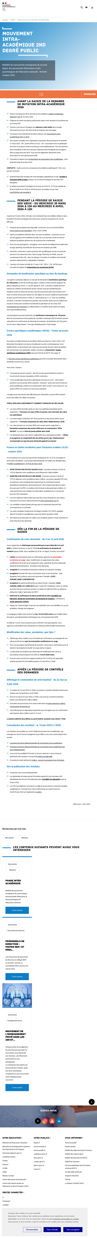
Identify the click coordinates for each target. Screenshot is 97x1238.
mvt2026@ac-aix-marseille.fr (20, 192)
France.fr (37, 1169)
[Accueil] (8, 6)
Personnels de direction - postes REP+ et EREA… (14, 945)
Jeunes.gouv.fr (39, 1161)
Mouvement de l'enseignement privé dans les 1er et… (15, 1035)
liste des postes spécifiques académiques (24, 359)
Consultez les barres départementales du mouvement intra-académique (36, 743)
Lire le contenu (17, 910)
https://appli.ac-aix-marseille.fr (21, 230)
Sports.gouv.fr (39, 1165)
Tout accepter (72, 1229)
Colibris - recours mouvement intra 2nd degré (47, 760)
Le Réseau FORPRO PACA (74, 1183)
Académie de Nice (8, 1157)
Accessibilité (86, 7)
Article (12, 20)
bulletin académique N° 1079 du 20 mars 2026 (25, 463)
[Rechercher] (82, 7)
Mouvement (9, 838)
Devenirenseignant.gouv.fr (12, 1153)
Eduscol (5, 1164)
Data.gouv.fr (38, 1158)
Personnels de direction (15, 930)
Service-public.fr (39, 1150)
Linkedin (5, 1205)
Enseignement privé (14, 1020)
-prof (17, 237)
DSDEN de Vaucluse (72, 1161)
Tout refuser (52, 1229)
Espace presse (70, 1146)
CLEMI (4, 1168)
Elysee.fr (37, 1143)
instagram (45, 1121)
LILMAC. (39, 792)
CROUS (67, 1179)
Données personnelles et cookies (66, 1219)
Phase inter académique (13, 882)
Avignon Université (72, 1176)
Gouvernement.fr (40, 1146)
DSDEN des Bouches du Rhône (76, 1158)
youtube (52, 1121)
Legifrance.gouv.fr (40, 1154)
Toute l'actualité (70, 1143)
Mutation (25, 838)
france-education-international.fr (14, 1179)
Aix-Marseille (55, 779)
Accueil (4, 20)
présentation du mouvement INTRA (40, 267)
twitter (38, 1121)
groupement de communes (17, 307)
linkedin (59, 1121)
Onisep (5, 1160)
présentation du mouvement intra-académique (46, 159)
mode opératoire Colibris (19, 601)
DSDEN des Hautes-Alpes (74, 1154)
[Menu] (92, 7)
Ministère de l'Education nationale (14, 1143)
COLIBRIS (46, 779)
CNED (4, 1172)
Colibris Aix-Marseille (44, 756)
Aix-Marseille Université (73, 1172)
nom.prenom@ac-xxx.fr (49, 501)
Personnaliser (32, 1229)
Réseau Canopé (8, 1176)
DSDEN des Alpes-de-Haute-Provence (78, 1150)
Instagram (6, 1201)
